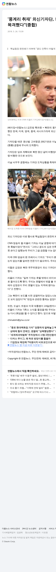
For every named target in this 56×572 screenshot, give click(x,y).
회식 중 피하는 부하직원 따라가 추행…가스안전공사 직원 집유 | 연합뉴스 (31, 383)
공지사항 (42, 528)
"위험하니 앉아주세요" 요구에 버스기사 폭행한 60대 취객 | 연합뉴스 (31, 391)
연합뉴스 (11, 3)
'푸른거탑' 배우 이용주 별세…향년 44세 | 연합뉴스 (31, 375)
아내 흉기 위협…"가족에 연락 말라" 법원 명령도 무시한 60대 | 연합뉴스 (31, 387)
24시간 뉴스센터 (29, 528)
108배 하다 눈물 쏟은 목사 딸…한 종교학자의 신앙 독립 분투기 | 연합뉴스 (31, 379)
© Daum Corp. (8, 541)
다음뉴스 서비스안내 (11, 528)
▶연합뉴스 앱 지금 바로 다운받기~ (25, 345)
